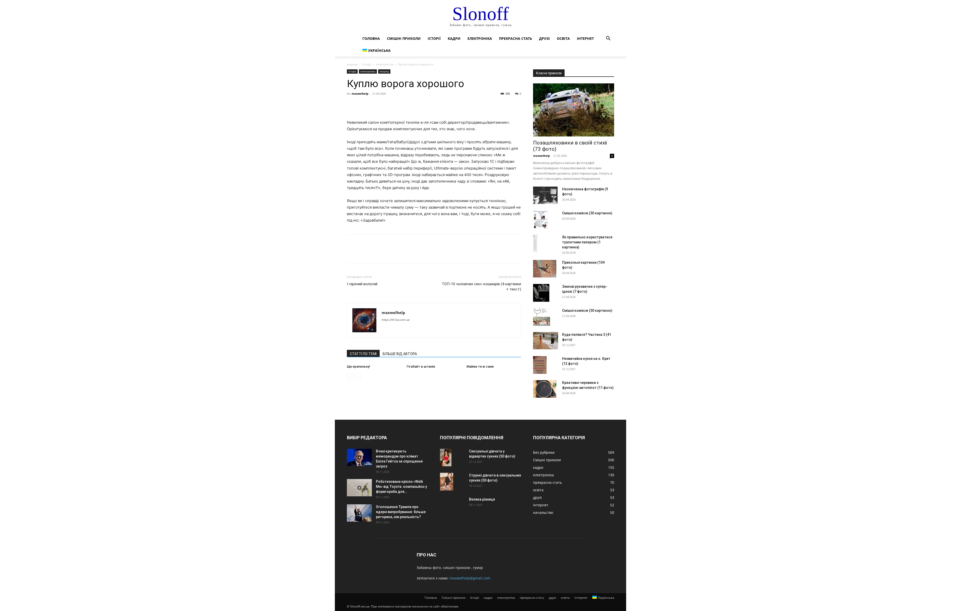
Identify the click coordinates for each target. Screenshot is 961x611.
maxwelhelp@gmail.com (469, 578)
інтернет (585, 38)
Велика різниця (482, 499)
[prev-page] (350, 376)
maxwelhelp (360, 93)
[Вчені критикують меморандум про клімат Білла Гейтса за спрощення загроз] (359, 457)
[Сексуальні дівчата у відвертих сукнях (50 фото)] (445, 457)
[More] (398, 105)
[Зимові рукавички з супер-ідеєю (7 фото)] (541, 292)
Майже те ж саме (480, 366)
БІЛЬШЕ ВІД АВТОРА (400, 354)
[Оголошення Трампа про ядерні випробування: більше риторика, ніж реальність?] (359, 513)
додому (352, 64)
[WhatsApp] (386, 105)
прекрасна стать (515, 38)
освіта (563, 38)
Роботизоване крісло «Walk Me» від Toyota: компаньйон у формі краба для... (401, 487)
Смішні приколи (404, 38)
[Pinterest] (375, 105)
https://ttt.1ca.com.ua (395, 320)
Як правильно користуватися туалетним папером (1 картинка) (587, 242)
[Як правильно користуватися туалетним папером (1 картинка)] (535, 243)
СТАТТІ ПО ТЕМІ (363, 354)
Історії (434, 38)
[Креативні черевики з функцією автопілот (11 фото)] (544, 389)
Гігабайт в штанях (421, 366)
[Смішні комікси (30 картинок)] (540, 219)
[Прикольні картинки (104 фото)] (544, 268)
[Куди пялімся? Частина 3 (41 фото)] (545, 340)
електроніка (479, 38)
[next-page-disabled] (358, 376)
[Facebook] (352, 105)
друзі (544, 38)
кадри (454, 38)
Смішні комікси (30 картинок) (587, 213)
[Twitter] (363, 105)
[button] (608, 39)
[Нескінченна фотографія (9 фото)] (545, 195)
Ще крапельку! (358, 366)
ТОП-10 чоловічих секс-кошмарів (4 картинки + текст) (481, 286)
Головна (371, 38)
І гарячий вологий (362, 284)
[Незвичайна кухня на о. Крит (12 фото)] (540, 365)
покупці (384, 71)
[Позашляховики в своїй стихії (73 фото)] (573, 109)
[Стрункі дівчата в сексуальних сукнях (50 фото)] (446, 482)
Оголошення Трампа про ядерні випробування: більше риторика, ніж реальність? (401, 512)
